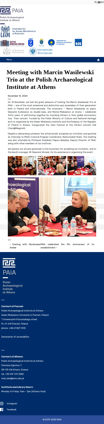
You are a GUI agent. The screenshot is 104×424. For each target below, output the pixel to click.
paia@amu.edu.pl (15, 378)
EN (99, 2)
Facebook (11, 409)
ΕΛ (102, 2)
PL (96, 2)
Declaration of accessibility (15, 337)
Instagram (12, 403)
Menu (9, 59)
